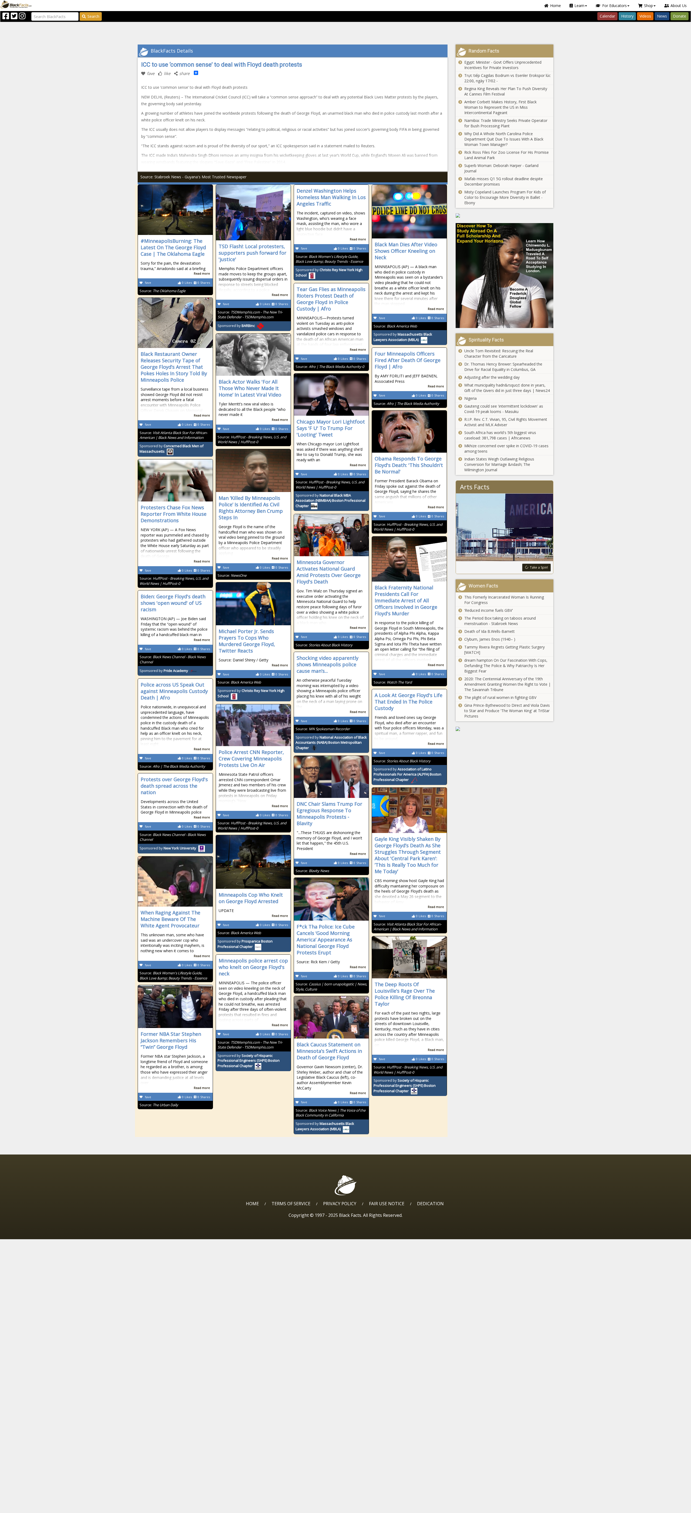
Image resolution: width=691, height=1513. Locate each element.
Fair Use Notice (386, 1204)
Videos (645, 16)
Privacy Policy (339, 1204)
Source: (162, 290)
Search (93, 16)
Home (555, 5)
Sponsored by (236, 325)
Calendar (607, 16)
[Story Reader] (505, 729)
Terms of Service (291, 1204)
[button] (27, 1507)
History (627, 16)
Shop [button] (648, 5)
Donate (679, 16)
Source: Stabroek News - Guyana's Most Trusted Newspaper (193, 176)
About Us (678, 5)
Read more (202, 273)
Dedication (430, 1204)
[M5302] (505, 215)
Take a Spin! (539, 567)
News (662, 16)
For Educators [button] (614, 5)
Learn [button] (579, 5)
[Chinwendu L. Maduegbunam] (505, 275)
